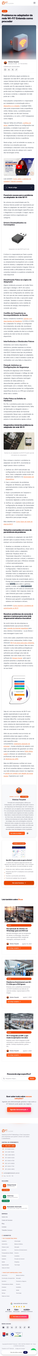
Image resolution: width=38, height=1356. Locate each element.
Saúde (3, 1262)
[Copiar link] (16, 69)
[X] (20, 1327)
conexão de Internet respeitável (17, 628)
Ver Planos (6, 1190)
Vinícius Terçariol (13, 62)
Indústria (4, 1259)
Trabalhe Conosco (7, 1230)
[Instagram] (7, 1327)
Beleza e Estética (18, 1244)
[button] (19, 166)
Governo (16, 1253)
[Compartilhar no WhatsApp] (5, 69)
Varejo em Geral (5, 1267)
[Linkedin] (11, 1327)
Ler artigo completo (13, 948)
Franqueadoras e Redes (7, 1253)
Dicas (4, 11)
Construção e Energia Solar (8, 1278)
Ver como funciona (18, 883)
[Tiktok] (24, 1327)
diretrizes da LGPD (12, 759)
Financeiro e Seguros (21, 1281)
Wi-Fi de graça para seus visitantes (22, 643)
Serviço (3, 1293)
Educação (16, 1247)
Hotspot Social (17, 658)
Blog (3, 1223)
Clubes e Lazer (5, 1247)
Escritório (4, 1250)
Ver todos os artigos (16, 833)
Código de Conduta (20, 1348)
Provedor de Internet (19, 1259)
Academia (4, 1241)
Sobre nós (5, 1217)
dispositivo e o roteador (12, 106)
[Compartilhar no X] (12, 69)
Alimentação (17, 1241)
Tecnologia (17, 1264)
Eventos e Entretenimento (20, 1250)
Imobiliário (16, 1256)
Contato (4, 1227)
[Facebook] (16, 1327)
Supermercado (5, 1264)
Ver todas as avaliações (20, 1316)
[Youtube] (3, 1327)
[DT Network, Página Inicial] (8, 3)
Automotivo (4, 1244)
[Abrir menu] (34, 3)
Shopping (16, 1262)
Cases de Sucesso (7, 1220)
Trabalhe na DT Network (8, 1348)
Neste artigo (12, 187)
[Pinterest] (28, 1327)
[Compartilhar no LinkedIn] (9, 69)
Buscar (32, 1078)
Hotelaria (4, 1256)
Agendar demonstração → (19, 1109)
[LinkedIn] (27, 833)
